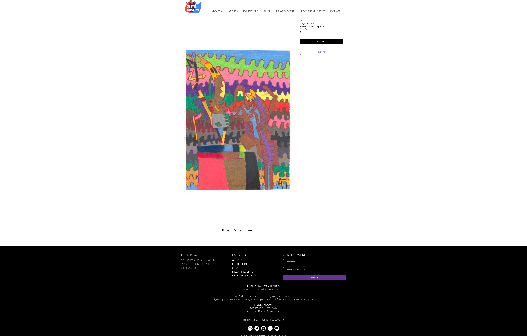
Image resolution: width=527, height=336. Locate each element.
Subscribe (314, 277)
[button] (217, 11)
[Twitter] (257, 328)
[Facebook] (271, 328)
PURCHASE (321, 41)
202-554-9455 (189, 268)
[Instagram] (264, 328)
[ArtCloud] (250, 328)
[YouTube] (276, 328)
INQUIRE (321, 52)
